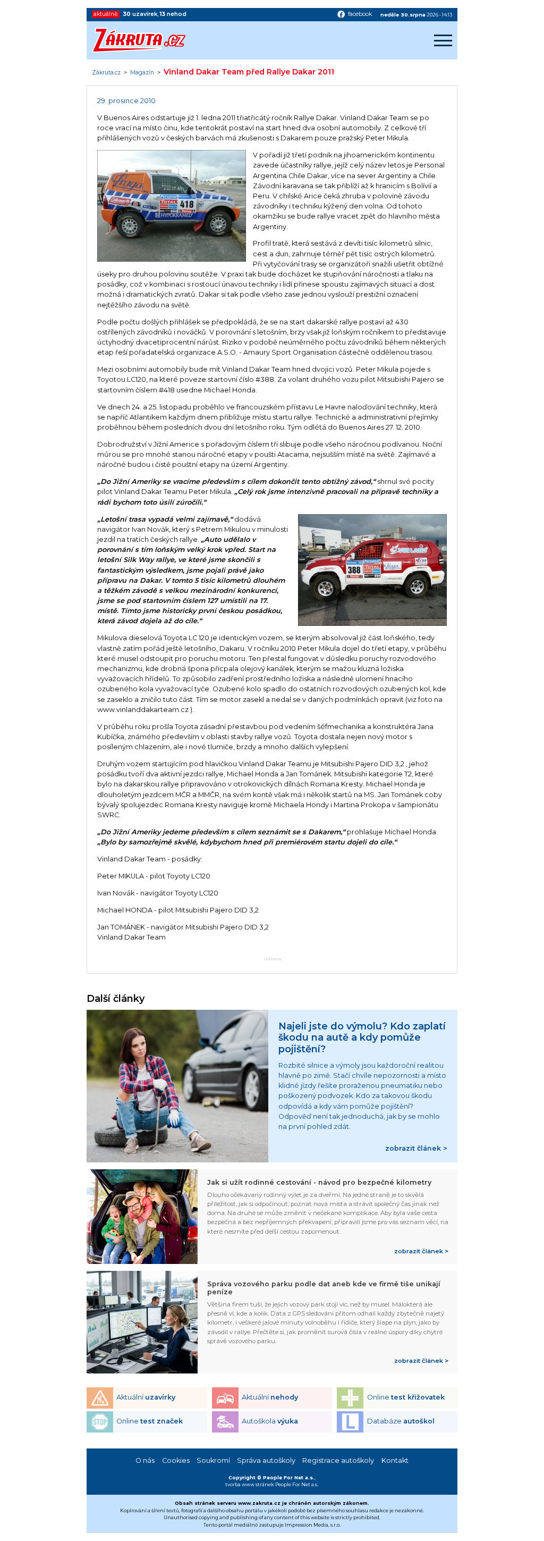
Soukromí (213, 1460)
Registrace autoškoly (338, 1460)
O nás (145, 1460)
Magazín (142, 73)
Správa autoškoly (266, 1460)
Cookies (176, 1460)
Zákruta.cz (106, 73)
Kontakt (395, 1460)
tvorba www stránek (249, 1484)
